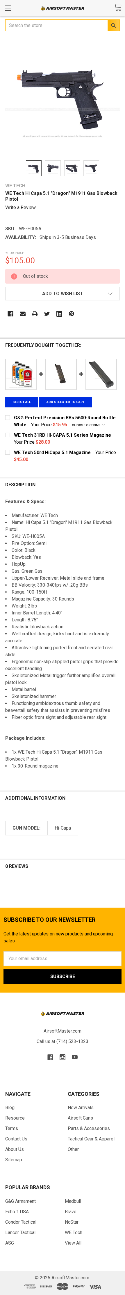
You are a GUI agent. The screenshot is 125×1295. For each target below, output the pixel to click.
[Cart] (117, 7)
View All (73, 1243)
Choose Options (86, 425)
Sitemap (13, 1159)
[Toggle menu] (8, 8)
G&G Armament (20, 1201)
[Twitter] (47, 314)
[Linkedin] (59, 314)
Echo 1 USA (17, 1211)
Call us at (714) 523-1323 (62, 1041)
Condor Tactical (20, 1222)
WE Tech (73, 1232)
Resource (15, 1118)
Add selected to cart (66, 402)
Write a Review (20, 207)
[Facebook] (10, 314)
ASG (9, 1243)
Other (73, 1149)
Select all (21, 402)
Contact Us (16, 1139)
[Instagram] (62, 1057)
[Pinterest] (71, 314)
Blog (10, 1107)
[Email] (22, 314)
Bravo (70, 1211)
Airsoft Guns (80, 1118)
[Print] (35, 314)
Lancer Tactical (20, 1232)
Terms (11, 1128)
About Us (14, 1149)
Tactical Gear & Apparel (91, 1139)
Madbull (73, 1201)
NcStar (71, 1222)
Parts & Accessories (89, 1128)
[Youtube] (74, 1057)
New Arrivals (81, 1107)
